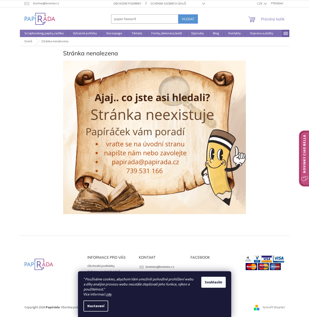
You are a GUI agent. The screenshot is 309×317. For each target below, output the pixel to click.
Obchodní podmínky (127, 4)
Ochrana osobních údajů (168, 4)
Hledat (188, 19)
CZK (260, 4)
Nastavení (95, 306)
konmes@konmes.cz (160, 267)
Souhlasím (213, 282)
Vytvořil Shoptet (274, 307)
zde (109, 294)
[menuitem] (44, 33)
